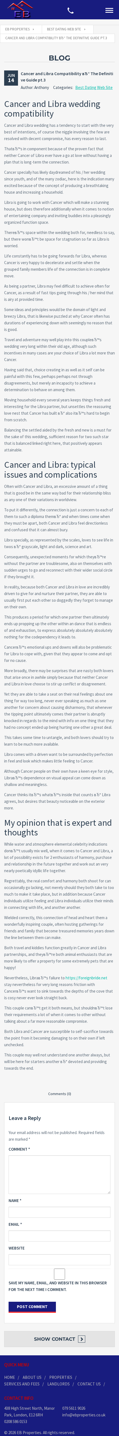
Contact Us (89, 1384)
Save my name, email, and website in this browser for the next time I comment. (58, 1286)
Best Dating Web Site (94, 87)
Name (15, 1200)
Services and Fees (22, 1384)
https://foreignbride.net (86, 977)
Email (15, 1224)
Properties (60, 1377)
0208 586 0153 (15, 1421)
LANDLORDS (58, 1384)
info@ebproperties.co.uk (83, 1414)
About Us (32, 1377)
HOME (9, 1377)
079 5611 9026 (73, 1408)
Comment (19, 1149)
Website (17, 1248)
